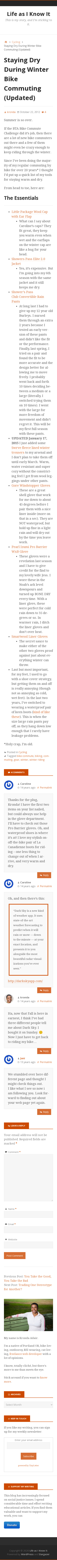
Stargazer (44, 1554)
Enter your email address (28, 1440)
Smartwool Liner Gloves (30, 636)
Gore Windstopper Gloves (31, 485)
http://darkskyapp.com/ (25, 981)
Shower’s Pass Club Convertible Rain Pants (28, 296)
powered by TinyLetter (28, 1466)
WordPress (27, 1554)
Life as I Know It (28, 13)
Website (12, 1239)
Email (12, 1224)
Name (12, 1208)
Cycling (23, 752)
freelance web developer (26, 1353)
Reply (46, 875)
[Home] (6, 42)
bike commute (25, 756)
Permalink (46, 787)
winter (24, 759)
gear (16, 759)
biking (38, 756)
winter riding (37, 759)
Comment (14, 1151)
